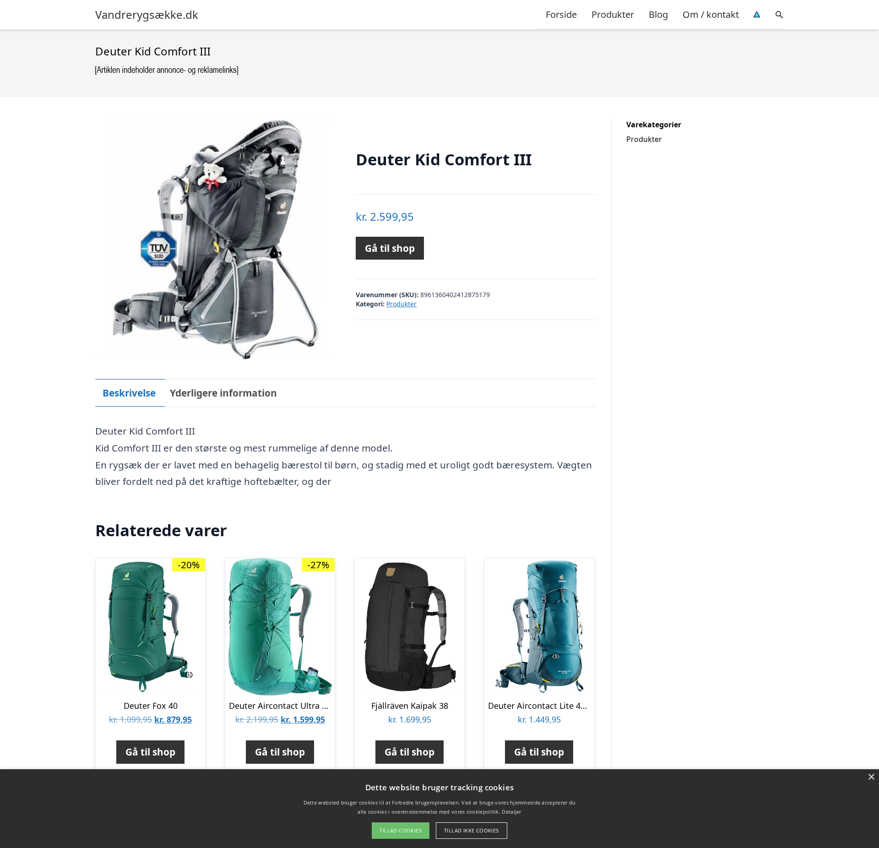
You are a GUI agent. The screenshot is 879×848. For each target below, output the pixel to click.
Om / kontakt (711, 14)
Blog (658, 14)
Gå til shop (390, 248)
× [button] (871, 777)
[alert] (439, 808)
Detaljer (511, 811)
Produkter (612, 14)
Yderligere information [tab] (223, 392)
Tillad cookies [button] (401, 830)
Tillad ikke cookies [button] (471, 830)
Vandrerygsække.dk (146, 14)
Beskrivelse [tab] (129, 392)
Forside (561, 14)
